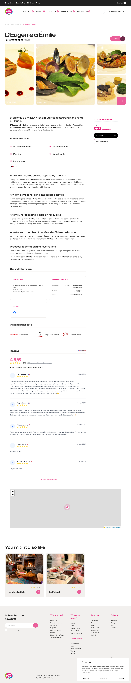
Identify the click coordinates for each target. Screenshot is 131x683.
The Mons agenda (115, 11)
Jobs (112, 625)
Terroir (73, 653)
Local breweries (76, 648)
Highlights (53, 620)
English (120, 3)
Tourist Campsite (76, 633)
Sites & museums (56, 623)
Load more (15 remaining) (48, 479)
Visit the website (102, 141)
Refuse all (86, 679)
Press (38, 3)
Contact (113, 628)
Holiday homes (75, 628)
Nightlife (53, 628)
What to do (26, 11)
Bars (72, 646)
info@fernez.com (76, 294)
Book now (115, 39)
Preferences (103, 679)
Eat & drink (51, 11)
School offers (20, 3)
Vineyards (74, 651)
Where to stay (66, 11)
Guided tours (95, 628)
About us (114, 620)
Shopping (53, 625)
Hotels (73, 623)
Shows (93, 625)
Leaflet (107, 527)
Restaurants (16, 24)
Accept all (121, 679)
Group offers (9, 3)
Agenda (39, 11)
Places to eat (75, 644)
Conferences (95, 630)
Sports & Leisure (55, 630)
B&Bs (72, 626)
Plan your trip (82, 11)
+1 (121, 100)
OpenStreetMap (116, 527)
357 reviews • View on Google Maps (39, 363)
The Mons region (56, 637)
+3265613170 (77, 291)
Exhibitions (94, 620)
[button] (67, 507)
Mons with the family (57, 635)
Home (7, 24)
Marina (52, 632)
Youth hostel (75, 630)
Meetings (30, 3)
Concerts (94, 623)
